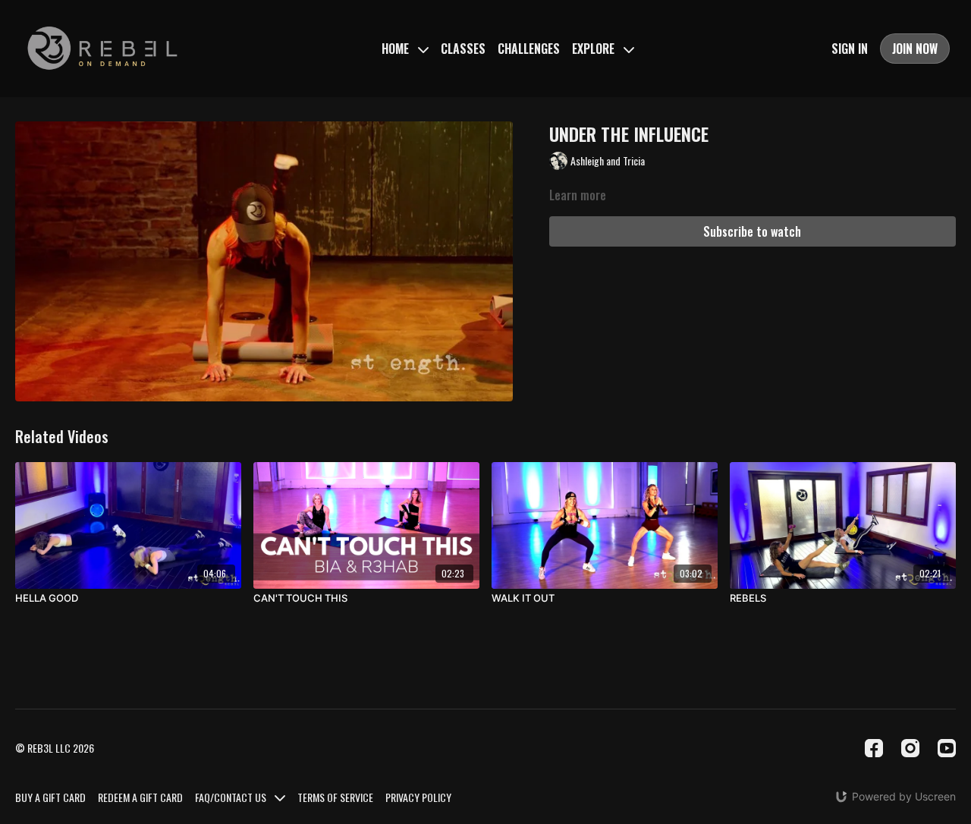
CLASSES (463, 48)
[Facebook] (874, 748)
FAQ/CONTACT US (232, 797)
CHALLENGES (529, 48)
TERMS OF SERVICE (335, 797)
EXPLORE (594, 48)
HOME (397, 48)
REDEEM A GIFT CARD (140, 797)
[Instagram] (910, 748)
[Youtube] (947, 748)
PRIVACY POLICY (418, 797)
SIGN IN (849, 48)
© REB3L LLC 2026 (54, 748)
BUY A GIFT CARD (50, 797)
